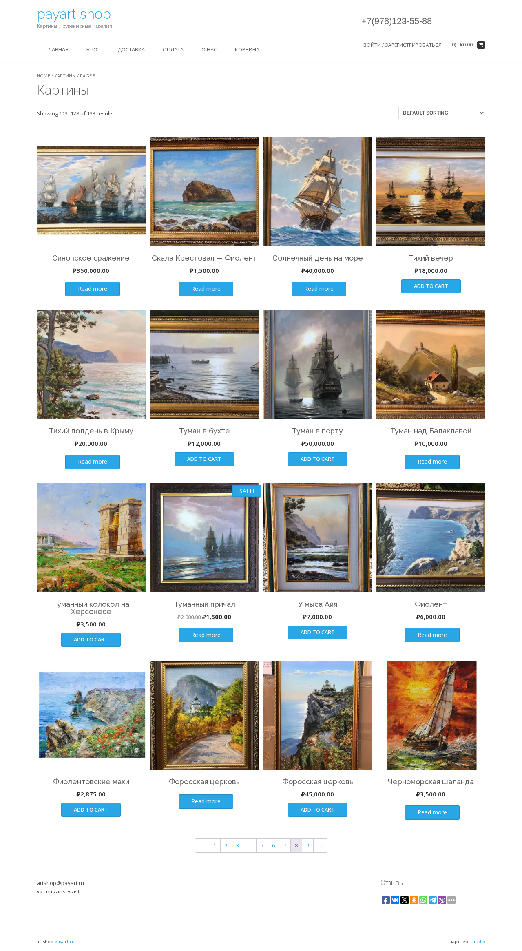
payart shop (74, 14)
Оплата (173, 49)
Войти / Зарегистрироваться (402, 45)
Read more (92, 288)
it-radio (477, 941)
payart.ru (65, 941)
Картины (65, 76)
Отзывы (392, 882)
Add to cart (431, 286)
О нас (209, 49)
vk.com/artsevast (58, 891)
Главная (57, 49)
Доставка (131, 49)
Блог (93, 49)
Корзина (247, 49)
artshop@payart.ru (60, 883)
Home (43, 76)
